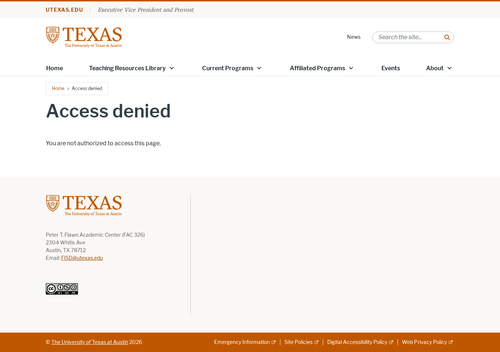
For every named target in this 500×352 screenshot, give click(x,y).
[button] (171, 67)
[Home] (84, 36)
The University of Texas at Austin (89, 342)
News (354, 37)
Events (390, 68)
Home (54, 68)
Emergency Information (242, 342)
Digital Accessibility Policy (357, 342)
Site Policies (298, 342)
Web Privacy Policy (424, 342)
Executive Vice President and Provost (145, 9)
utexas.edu (64, 10)
